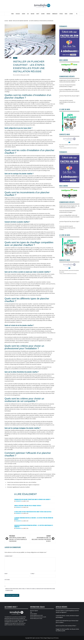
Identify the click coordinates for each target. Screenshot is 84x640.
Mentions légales (34, 610)
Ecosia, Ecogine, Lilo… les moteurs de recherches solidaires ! (69, 206)
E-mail (33, 573)
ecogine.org (62, 80)
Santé (37, 14)
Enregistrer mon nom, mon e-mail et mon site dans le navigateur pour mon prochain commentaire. (30, 589)
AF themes (56, 638)
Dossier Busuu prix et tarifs (36, 618)
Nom (6, 573)
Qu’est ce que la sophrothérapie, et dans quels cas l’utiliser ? (67, 102)
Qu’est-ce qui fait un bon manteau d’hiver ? (66, 625)
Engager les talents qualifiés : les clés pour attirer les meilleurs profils (67, 630)
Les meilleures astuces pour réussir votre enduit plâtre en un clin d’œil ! (33, 512)
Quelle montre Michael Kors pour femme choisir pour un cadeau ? (67, 621)
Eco (28, 14)
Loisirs (71, 14)
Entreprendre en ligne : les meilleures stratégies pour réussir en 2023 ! (41, 538)
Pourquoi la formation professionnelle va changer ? (67, 211)
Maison (32, 14)
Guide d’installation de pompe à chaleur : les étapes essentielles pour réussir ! (18, 538)
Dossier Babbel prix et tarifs (36, 615)
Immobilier (54, 14)
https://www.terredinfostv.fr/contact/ (68, 147)
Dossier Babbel (33, 613)
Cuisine (43, 14)
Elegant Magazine (48, 638)
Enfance (48, 14)
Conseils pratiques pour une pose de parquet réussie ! (27, 505)
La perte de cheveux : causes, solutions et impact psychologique (67, 616)
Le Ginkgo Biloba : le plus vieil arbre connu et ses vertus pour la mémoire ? (69, 91)
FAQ (31, 612)
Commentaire (9, 556)
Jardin (23, 14)
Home (12, 14)
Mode (66, 14)
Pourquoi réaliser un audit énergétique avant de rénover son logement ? (32, 499)
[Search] (76, 13)
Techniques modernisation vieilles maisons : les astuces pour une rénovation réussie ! (33, 518)
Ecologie (18, 14)
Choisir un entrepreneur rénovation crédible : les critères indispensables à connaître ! (33, 526)
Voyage (61, 14)
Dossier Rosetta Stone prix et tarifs (38, 617)
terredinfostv (18, 75)
